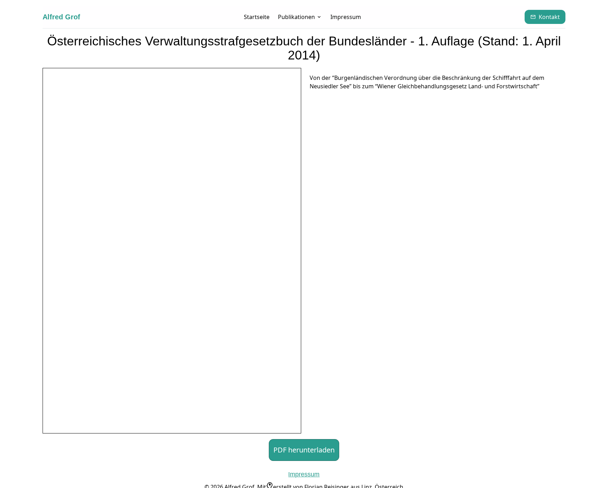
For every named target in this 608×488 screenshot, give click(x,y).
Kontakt (549, 17)
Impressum (345, 17)
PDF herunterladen (304, 450)
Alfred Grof (61, 17)
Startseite (257, 17)
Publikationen (296, 17)
